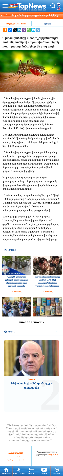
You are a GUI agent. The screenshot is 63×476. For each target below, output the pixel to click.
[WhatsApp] (29, 30)
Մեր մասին (15, 456)
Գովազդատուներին (15, 460)
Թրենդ (56, 473)
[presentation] (51, 332)
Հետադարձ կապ (16, 452)
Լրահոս (31, 473)
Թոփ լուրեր (19, 473)
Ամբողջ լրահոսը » (31, 322)
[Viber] (24, 30)
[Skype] (33, 30)
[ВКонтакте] (10, 30)
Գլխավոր (6, 473)
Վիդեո (44, 473)
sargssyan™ (53, 455)
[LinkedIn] (19, 30)
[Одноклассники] (5, 30)
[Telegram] (38, 30)
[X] (15, 30)
